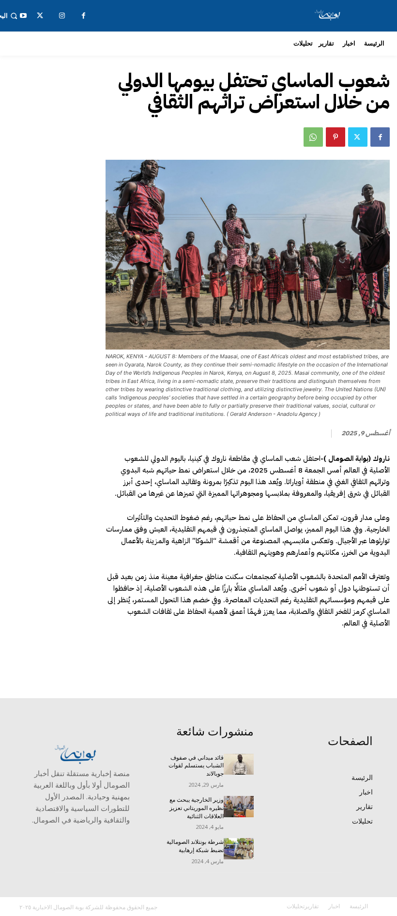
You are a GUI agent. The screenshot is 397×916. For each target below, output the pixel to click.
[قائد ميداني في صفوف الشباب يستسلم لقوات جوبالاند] (239, 764)
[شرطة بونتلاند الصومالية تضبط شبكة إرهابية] (239, 848)
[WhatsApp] (313, 137)
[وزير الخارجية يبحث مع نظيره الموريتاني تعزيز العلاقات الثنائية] (239, 806)
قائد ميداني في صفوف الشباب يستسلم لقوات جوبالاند (196, 766)
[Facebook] (380, 137)
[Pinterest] (335, 137)
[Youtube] (23, 15)
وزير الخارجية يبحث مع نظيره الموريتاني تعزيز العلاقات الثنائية (196, 808)
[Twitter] (357, 137)
